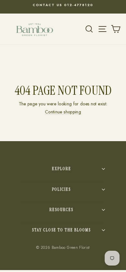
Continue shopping (63, 112)
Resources (61, 209)
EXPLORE (61, 168)
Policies (61, 189)
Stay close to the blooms (61, 230)
